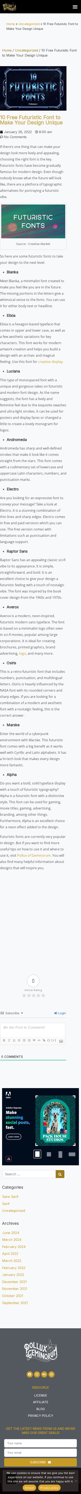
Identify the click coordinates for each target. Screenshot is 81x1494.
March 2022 (11, 1261)
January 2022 (13, 1275)
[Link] (43, 1040)
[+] (54, 1040)
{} (48, 1040)
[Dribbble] (51, 1374)
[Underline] (13, 1040)
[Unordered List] (28, 1040)
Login (62, 1013)
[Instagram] (37, 1374)
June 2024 (10, 1233)
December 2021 (14, 1282)
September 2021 (15, 1303)
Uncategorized (29, 24)
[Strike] (18, 1040)
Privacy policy (49, 1487)
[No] (76, 1481)
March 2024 (12, 1240)
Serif (6, 1204)
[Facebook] (30, 1374)
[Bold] (3, 1040)
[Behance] (44, 1374)
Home (10, 24)
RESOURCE (40, 1387)
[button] (75, 7)
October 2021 (12, 1296)
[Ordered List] (23, 1040)
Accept (29, 1487)
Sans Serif (10, 1197)
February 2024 (14, 1247)
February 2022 (13, 1268)
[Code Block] (38, 1040)
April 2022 (10, 1254)
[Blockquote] (33, 1040)
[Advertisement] (40, 919)
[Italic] (8, 1040)
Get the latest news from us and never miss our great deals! (40, 1431)
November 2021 (14, 1289)
